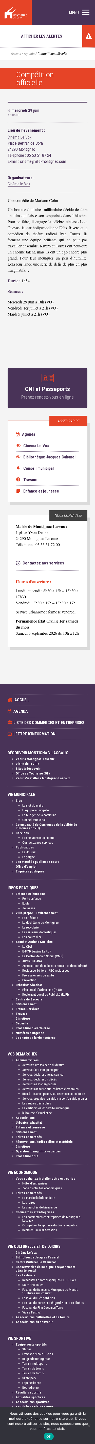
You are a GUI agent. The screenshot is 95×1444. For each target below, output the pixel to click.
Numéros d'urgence (30, 1033)
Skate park (29, 1378)
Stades (26, 1349)
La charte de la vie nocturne (35, 1038)
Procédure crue (27, 1156)
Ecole (25, 903)
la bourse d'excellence (37, 1113)
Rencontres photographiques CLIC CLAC (49, 1280)
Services (22, 833)
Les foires (28, 1202)
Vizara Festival (31, 1312)
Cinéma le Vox (19, 184)
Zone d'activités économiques (42, 1188)
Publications (25, 847)
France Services (28, 1009)
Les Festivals (25, 1275)
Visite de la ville (27, 764)
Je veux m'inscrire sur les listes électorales (50, 1089)
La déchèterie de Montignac (40, 922)
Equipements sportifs (31, 1344)
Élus (19, 801)
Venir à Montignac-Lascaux (35, 759)
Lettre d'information (34, 734)
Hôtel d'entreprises (34, 1183)
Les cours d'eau (32, 937)
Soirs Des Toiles (32, 1285)
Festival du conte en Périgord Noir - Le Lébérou (53, 1303)
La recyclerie (30, 927)
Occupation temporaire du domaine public (50, 1225)
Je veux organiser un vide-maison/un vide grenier (54, 1098)
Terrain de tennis (33, 1368)
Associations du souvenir (34, 1322)
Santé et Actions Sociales (34, 942)
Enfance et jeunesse (30, 894)
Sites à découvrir (28, 768)
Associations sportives (32, 1402)
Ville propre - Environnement (37, 913)
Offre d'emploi (26, 866)
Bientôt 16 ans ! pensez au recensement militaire (53, 1094)
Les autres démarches (36, 1103)
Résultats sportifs (29, 1392)
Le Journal (29, 852)
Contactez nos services (37, 842)
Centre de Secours (29, 999)
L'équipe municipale (35, 810)
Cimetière (23, 1018)
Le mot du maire (32, 805)
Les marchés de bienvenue (39, 1207)
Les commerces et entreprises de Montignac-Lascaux (51, 1218)
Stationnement (26, 1004)
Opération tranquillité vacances (38, 1151)
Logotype (28, 857)
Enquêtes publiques (30, 871)
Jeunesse (28, 908)
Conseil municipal (34, 820)
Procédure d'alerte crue (33, 1028)
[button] (79, 12)
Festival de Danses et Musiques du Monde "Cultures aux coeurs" (50, 1291)
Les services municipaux (38, 838)
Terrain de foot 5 (33, 1373)
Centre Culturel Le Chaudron (36, 1262)
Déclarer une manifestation (39, 1230)
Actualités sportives (30, 1397)
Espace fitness (31, 1383)
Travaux (21, 1014)
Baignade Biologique (36, 1359)
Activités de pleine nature (34, 1407)
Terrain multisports (34, 1363)
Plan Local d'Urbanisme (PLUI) (42, 990)
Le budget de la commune (39, 815)
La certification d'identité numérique (45, 1108)
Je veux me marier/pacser (39, 1084)
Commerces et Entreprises (35, 1212)
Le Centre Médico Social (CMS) (42, 956)
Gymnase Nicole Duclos (37, 1354)
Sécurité (22, 1023)
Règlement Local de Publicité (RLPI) (45, 994)
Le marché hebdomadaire (38, 1198)
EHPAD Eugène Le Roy (36, 951)
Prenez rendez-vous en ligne (47, 397)
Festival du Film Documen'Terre (42, 1307)
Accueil (16, 54)
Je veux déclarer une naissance (42, 1074)
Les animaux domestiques (39, 932)
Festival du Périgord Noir (38, 1298)
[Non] (88, 1425)
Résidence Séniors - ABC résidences (45, 970)
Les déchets (30, 918)
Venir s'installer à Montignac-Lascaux (43, 778)
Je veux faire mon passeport (41, 1070)
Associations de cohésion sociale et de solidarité (54, 966)
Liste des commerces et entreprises (48, 722)
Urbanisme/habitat (29, 985)
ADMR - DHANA (32, 961)
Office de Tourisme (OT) (33, 773)
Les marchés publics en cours (37, 862)
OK (48, 1436)
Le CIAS (27, 946)
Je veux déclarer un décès (39, 1079)
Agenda (29, 54)
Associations (25, 1118)
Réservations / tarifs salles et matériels (44, 1142)
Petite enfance (31, 898)
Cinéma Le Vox (19, 137)
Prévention (29, 980)
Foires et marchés (29, 1137)
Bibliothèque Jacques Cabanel (37, 1257)
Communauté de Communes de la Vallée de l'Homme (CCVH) (46, 826)
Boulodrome (30, 1387)
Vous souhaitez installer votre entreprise (45, 1178)
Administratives (27, 1060)
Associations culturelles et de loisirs (43, 1317)
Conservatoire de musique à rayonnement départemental (45, 1268)
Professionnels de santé (38, 975)
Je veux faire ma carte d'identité (43, 1065)
